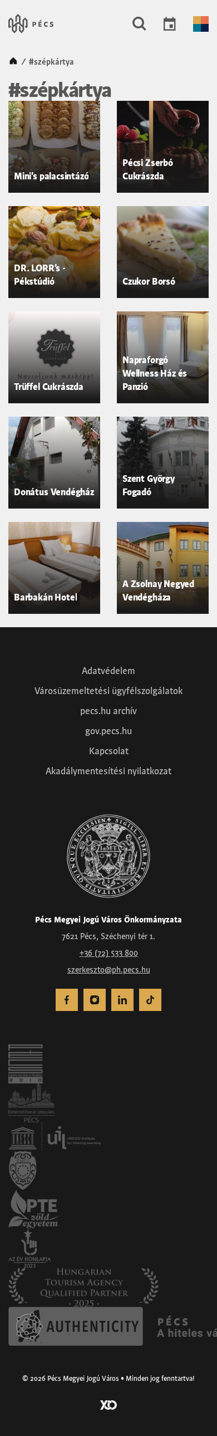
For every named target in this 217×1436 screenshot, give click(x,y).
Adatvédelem (108, 670)
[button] (139, 24)
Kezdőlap (13, 62)
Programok (169, 24)
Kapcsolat (109, 750)
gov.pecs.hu (108, 730)
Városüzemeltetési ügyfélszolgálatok (108, 690)
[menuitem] (67, 1000)
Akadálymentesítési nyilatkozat (108, 770)
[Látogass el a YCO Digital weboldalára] (108, 1404)
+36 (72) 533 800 (109, 953)
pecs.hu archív (108, 710)
